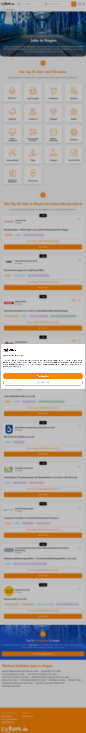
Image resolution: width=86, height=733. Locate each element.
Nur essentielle (43, 383)
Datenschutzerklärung (15, 366)
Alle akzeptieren (43, 376)
